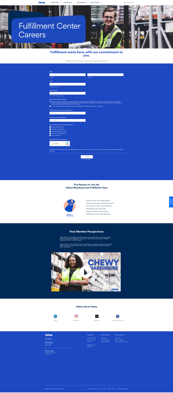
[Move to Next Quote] (124, 208)
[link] (48, 335)
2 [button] (86, 293)
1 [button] (85, 293)
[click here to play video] (86, 272)
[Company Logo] (44, 3)
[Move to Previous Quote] (48, 208)
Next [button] (117, 272)
